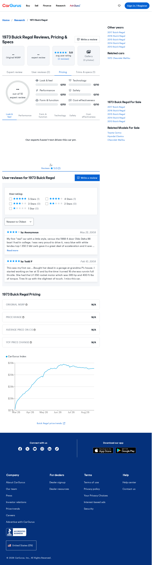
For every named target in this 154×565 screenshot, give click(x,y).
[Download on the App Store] (103, 450)
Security (89, 508)
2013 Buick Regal (116, 46)
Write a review (89, 39)
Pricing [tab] (63, 72)
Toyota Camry (114, 132)
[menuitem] (28, 5)
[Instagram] (42, 449)
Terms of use (91, 482)
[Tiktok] (57, 449)
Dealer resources (59, 488)
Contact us (129, 488)
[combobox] (21, 545)
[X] (27, 449)
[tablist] (51, 72)
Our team (11, 488)
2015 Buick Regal (116, 39)
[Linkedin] (49, 449)
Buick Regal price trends (49, 423)
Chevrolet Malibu (116, 140)
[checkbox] (10, 199)
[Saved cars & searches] (119, 5)
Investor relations (16, 502)
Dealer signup (57, 482)
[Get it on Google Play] (126, 450)
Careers (10, 515)
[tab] (9, 115)
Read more (12, 250)
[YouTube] (35, 449)
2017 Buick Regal (116, 32)
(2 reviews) (63, 59)
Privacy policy (92, 488)
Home (5, 20)
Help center (129, 482)
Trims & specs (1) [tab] (85, 72)
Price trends (13, 508)
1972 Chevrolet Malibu (119, 58)
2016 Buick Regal (116, 36)
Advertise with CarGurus (20, 521)
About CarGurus (15, 482)
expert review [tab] (15, 72)
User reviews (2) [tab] (41, 72)
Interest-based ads (95, 502)
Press (9, 495)
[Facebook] (20, 449)
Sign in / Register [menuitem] (137, 5)
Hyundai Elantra (116, 136)
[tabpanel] (51, 138)
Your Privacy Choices (96, 495)
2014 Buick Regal (116, 43)
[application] (51, 384)
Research (19, 20)
